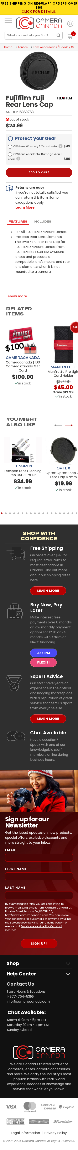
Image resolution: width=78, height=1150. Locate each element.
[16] (64, 513)
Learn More (48, 590)
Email (10, 850)
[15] (60, 513)
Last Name (15, 887)
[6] (22, 513)
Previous (58, 425)
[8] (31, 513)
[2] (6, 513)
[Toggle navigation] (8, 20)
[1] (1, 513)
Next (68, 425)
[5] (18, 513)
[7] (26, 513)
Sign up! (39, 943)
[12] (47, 513)
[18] (72, 513)
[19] (76, 513)
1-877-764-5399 (20, 996)
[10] (39, 513)
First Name (16, 869)
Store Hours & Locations (26, 991)
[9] (35, 513)
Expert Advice (46, 676)
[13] (51, 513)
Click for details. (39, 12)
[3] (10, 513)
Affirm (43, 652)
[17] (68, 513)
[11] (43, 513)
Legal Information (25, 1132)
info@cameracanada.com (28, 1001)
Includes (42, 221)
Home (8, 47)
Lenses (23, 47)
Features (18, 221)
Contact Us (20, 984)
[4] (14, 513)
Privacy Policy (55, 1132)
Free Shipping (46, 548)
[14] (56, 513)
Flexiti (43, 662)
